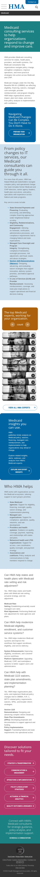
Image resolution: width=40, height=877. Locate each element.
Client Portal (7, 860)
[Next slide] (27, 324)
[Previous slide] (12, 324)
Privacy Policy (20, 856)
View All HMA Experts (19, 407)
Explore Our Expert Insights (19, 470)
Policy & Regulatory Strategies (19, 788)
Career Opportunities (19, 860)
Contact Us (32, 860)
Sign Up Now (20, 868)
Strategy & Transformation (19, 763)
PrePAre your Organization (19, 133)
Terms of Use (28, 856)
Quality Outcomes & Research (19, 806)
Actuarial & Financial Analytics (19, 797)
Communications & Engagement (19, 771)
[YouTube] (23, 862)
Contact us (32, 2)
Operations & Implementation (19, 780)
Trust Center (11, 856)
